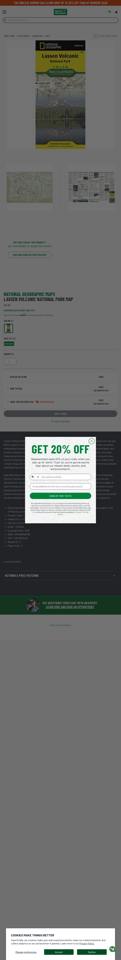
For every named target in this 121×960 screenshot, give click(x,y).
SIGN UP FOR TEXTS (60, 496)
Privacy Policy (81, 512)
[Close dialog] (91, 441)
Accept (59, 952)
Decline (92, 952)
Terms (60, 514)
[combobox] (35, 477)
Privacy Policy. (87, 943)
